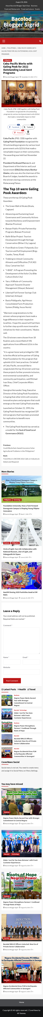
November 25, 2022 (28, 77)
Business (34, 6)
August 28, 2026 (25, 950)
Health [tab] (22, 689)
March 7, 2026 (25, 514)
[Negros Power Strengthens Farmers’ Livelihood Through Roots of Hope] (6, 726)
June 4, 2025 (24, 557)
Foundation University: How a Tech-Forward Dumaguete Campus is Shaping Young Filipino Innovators (21, 508)
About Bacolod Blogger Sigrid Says (18, 6)
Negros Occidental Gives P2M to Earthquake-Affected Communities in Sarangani (25, 754)
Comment (7, 625)
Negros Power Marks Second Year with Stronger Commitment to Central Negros (25, 702)
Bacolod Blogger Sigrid (21, 22)
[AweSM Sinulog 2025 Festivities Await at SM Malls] (21, 575)
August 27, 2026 (25, 992)
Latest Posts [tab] (9, 689)
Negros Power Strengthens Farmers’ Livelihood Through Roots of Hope (25, 728)
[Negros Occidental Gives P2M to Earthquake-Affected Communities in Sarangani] (6, 752)
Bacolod (16, 710)
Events (37, 9)
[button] (3, 41)
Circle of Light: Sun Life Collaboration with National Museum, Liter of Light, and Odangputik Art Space (20, 552)
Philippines (7, 60)
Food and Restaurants (12, 9)
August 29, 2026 (25, 824)
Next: (21, 459)
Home (21, 1002)
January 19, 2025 (26, 598)
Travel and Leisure (27, 9)
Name (6, 657)
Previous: (19, 448)
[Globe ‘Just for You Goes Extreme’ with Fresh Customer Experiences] (6, 714)
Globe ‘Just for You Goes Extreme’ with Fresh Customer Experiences (23, 715)
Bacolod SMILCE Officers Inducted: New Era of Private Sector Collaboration (25, 741)
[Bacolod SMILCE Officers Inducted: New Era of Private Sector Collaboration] (6, 739)
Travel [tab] (32, 689)
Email (25, 657)
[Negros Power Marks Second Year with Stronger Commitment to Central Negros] (6, 700)
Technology (17, 500)
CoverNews (33, 1010)
